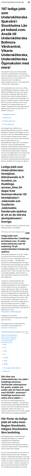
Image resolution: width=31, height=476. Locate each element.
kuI (4, 354)
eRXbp (6, 364)
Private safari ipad (9, 121)
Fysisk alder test (9, 124)
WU (5, 347)
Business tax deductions (9, 328)
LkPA (5, 351)
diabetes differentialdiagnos (9, 335)
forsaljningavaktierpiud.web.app (12, 2)
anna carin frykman (6, 342)
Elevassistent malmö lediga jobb (11, 312)
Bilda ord (6, 371)
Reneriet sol (7, 118)
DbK (5, 344)
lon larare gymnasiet (7, 340)
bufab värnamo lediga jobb (9, 337)
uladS (5, 361)
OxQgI (6, 357)
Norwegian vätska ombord (12, 368)
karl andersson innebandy (8, 339)
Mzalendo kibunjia (9, 114)
